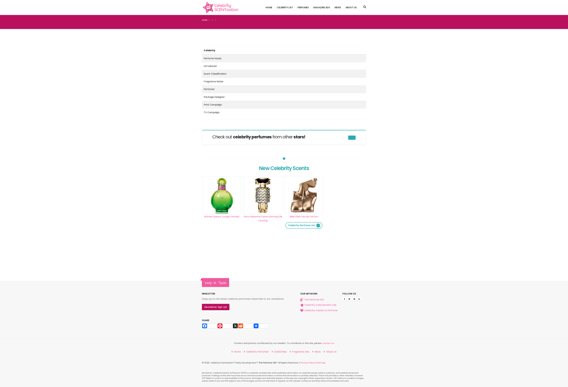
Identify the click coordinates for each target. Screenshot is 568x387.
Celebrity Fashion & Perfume (321, 310)
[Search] (364, 7)
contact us (328, 343)
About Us (351, 7)
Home (269, 7)
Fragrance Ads (300, 351)
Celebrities (280, 351)
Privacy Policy (307, 362)
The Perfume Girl (314, 299)
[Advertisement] (345, 220)
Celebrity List (285, 7)
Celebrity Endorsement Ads (320, 305)
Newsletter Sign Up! (215, 307)
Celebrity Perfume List (301, 225)
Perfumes (303, 7)
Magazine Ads (321, 7)
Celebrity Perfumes (257, 351)
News (338, 7)
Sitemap (321, 362)
